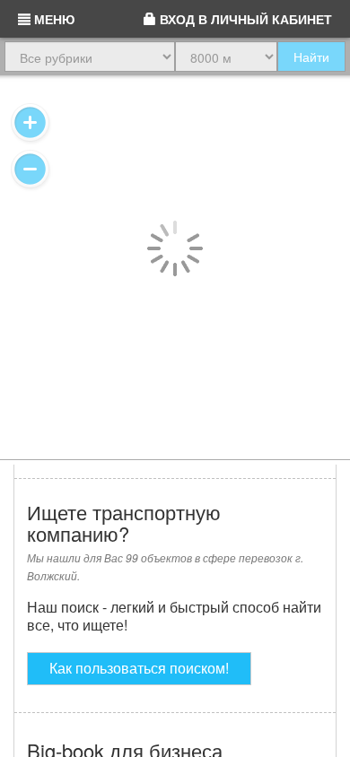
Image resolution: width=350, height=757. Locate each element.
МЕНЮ (52, 19)
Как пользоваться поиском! (139, 667)
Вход (244, 19)
